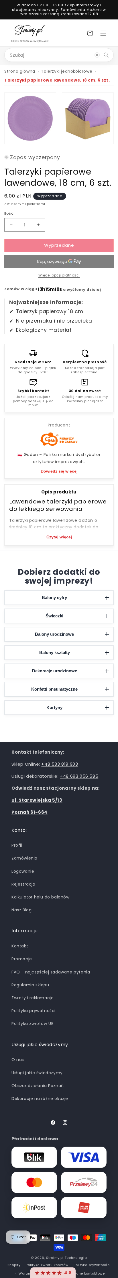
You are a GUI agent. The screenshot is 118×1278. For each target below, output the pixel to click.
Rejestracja (23, 884)
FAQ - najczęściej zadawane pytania (50, 972)
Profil (16, 845)
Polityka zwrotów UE (32, 1023)
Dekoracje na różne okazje (39, 1098)
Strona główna (19, 71)
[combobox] (59, 55)
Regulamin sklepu (30, 985)
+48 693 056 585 (79, 776)
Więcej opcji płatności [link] (59, 275)
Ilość (8, 213)
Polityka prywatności (33, 1011)
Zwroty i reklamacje (32, 998)
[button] (103, 33)
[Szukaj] (106, 55)
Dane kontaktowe (89, 1273)
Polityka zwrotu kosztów (47, 1265)
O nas (17, 1059)
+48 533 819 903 (59, 764)
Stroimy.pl (55, 1257)
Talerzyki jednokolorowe (66, 71)
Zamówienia (24, 858)
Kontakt (19, 946)
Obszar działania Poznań (37, 1086)
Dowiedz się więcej (59, 471)
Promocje (21, 959)
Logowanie (22, 871)
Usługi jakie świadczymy (37, 1073)
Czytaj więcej (59, 537)
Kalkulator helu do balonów (40, 897)
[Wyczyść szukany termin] (97, 55)
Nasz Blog (21, 910)
